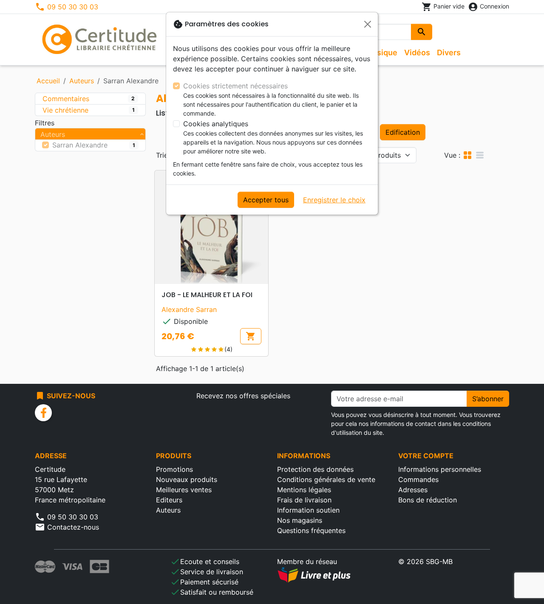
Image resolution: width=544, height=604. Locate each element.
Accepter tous (266, 200)
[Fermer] (367, 24)
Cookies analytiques (215, 123)
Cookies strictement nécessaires (235, 86)
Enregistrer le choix (334, 200)
